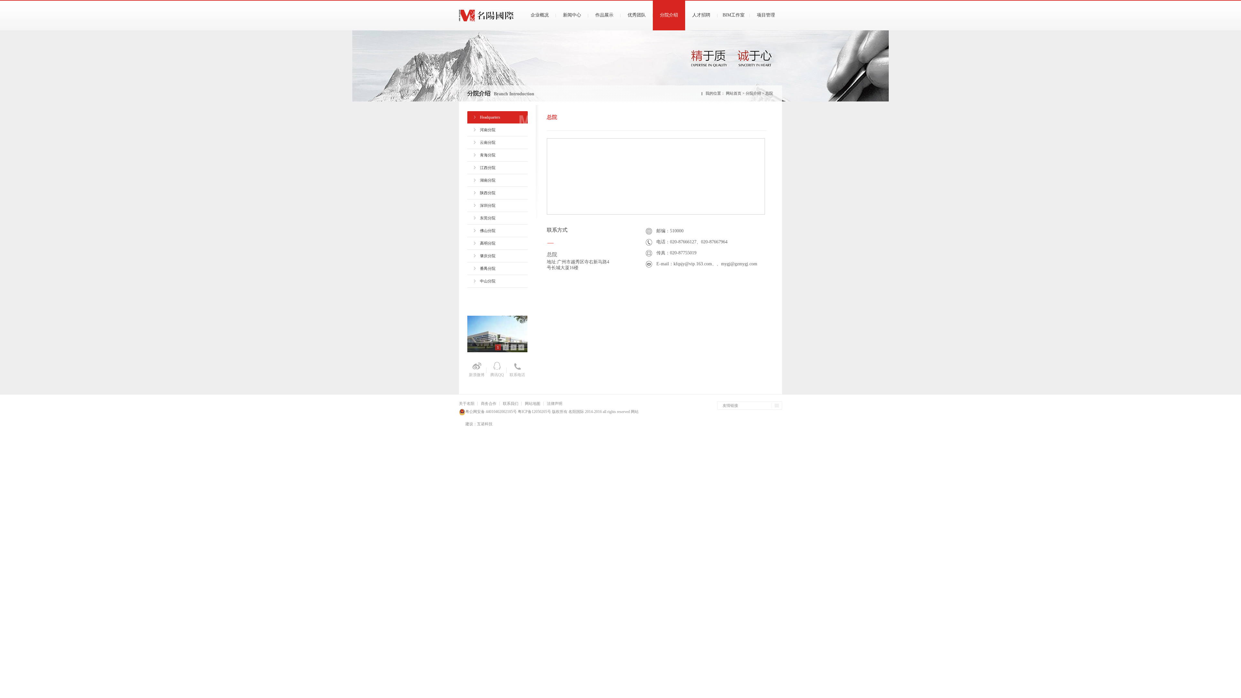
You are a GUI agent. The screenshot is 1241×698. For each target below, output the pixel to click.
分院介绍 (754, 93)
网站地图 (532, 403)
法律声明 (554, 403)
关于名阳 (466, 403)
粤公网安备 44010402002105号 (491, 411)
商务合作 (488, 403)
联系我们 (510, 403)
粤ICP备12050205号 (534, 411)
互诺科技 (485, 424)
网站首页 (733, 93)
